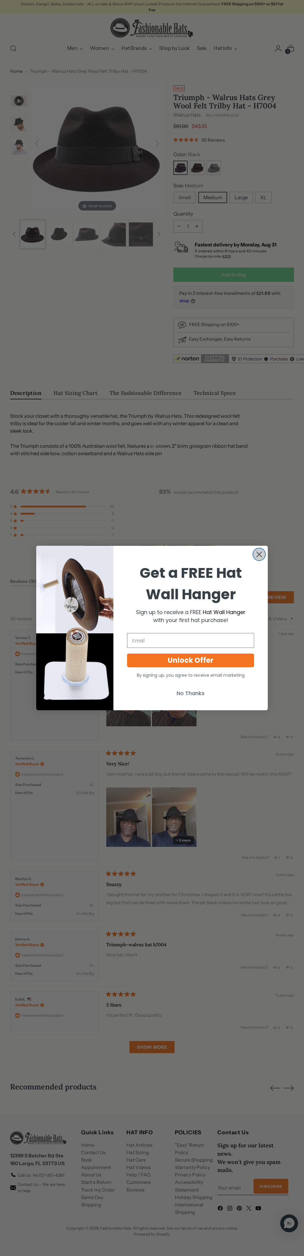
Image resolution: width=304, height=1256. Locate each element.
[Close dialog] (259, 554)
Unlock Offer (190, 660)
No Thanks (191, 693)
